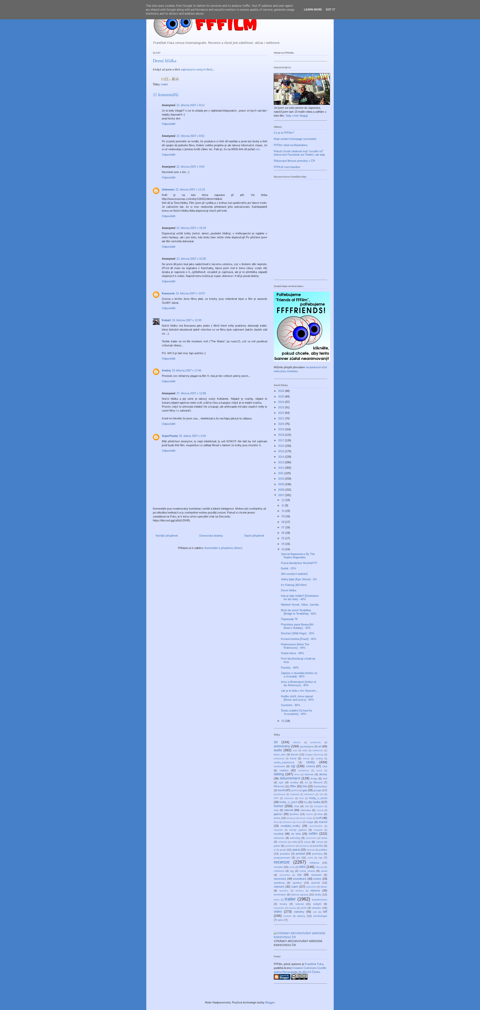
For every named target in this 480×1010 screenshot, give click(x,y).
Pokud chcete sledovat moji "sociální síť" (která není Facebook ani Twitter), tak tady (299, 153)
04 (283, 543)
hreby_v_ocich (318, 798)
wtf (325, 911)
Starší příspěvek (254, 535)
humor (278, 806)
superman (311, 887)
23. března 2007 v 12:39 (186, 320)
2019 (281, 429)
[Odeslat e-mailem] (163, 79)
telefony (300, 890)
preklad (300, 853)
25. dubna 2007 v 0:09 (192, 435)
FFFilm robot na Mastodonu (291, 145)
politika (323, 849)
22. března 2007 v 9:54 (190, 166)
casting (319, 758)
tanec (324, 886)
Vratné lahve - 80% (292, 653)
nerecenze (311, 838)
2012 (281, 467)
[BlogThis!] (166, 79)
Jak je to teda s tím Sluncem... (299, 690)
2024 (281, 401)
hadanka (294, 794)
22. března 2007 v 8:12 (190, 105)
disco (297, 774)
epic (281, 782)
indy (276, 810)
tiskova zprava (299, 894)
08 (283, 521)
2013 (281, 462)
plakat (296, 849)
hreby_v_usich (288, 802)
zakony (301, 916)
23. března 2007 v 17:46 (186, 370)
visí (257, 149)
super (294, 886)
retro (302, 867)
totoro (277, 899)
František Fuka (314, 964)
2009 (281, 484)
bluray (320, 754)
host (301, 798)
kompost (291, 818)
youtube (287, 916)
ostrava (320, 842)
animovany (282, 746)
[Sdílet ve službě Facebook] (174, 79)
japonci (278, 814)
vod (315, 912)
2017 (281, 440)
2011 (281, 473)
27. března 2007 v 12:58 (191, 393)
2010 (281, 478)
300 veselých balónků (294, 573)
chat (296, 806)
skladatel (316, 875)
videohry (299, 911)
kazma (309, 814)
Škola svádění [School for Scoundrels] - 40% (296, 712)
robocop (319, 867)
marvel (323, 821)
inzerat (319, 810)
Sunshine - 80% (290, 705)
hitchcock (289, 798)
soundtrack (300, 878)
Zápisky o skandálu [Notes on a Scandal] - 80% (299, 674)
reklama (314, 862)
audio (278, 750)
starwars (279, 886)
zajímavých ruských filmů (196, 69)
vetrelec (316, 908)
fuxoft (281, 790)
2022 (281, 412)
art (320, 746)
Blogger (269, 1002)
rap (320, 857)
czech (319, 770)
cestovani (279, 766)
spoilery (297, 882)
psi (298, 857)
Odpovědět (168, 123)
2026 (281, 390)
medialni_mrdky (290, 825)
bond (293, 758)
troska (283, 904)
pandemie (290, 846)
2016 (281, 445)
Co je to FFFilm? (284, 132)
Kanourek (168, 293)
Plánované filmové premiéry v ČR (294, 160)
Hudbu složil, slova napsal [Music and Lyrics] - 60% (297, 698)
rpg (292, 871)
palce (277, 845)
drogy (313, 778)
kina (320, 814)
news (324, 838)
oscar (307, 842)
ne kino (296, 833)
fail (306, 782)
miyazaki (278, 830)
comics (284, 770)
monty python (298, 830)
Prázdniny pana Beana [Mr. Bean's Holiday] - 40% (297, 626)
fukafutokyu (320, 786)
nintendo (282, 842)
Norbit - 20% (288, 568)
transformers (319, 899)
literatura (287, 822)
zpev (281, 920)
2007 (281, 495)
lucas (299, 822)
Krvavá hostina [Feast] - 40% (298, 638)
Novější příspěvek (167, 535)
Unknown (168, 189)
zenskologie (320, 916)
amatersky (315, 742)
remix (292, 867)
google (318, 790)
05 (283, 538)
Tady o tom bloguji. (297, 115)
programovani (282, 857)
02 (283, 720)
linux (276, 822)
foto (305, 786)
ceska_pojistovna (284, 762)
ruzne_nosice (307, 871)
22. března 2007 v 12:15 (190, 189)
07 (283, 527)
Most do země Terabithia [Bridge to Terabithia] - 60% (298, 612)
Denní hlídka (288, 590)
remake (278, 867)
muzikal (278, 833)
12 (283, 500)
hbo (321, 794)
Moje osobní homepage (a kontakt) (295, 138)
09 (283, 516)
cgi (293, 766)
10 (283, 510)
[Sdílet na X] (170, 79)
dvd (325, 778)
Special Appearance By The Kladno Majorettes (298, 555)
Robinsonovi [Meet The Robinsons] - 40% (295, 646)
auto (295, 750)
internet (288, 810)
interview (305, 810)
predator (285, 853)
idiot (307, 806)
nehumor (279, 838)
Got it (330, 9)
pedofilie (318, 845)
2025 (281, 396)
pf (275, 850)
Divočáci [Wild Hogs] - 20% (297, 633)
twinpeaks (279, 908)
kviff (318, 818)
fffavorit (318, 782)
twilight (317, 904)
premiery (317, 853)
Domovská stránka (211, 535)
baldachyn (318, 750)
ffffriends (279, 786)
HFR (276, 798)
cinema (310, 766)
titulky (318, 894)
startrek (315, 882)
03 (283, 549)
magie (310, 822)
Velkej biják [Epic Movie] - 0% (299, 579)
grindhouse (279, 794)
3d (276, 742)
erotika (294, 782)
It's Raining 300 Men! (294, 584)
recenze (282, 862)
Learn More (313, 9)
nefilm (313, 833)
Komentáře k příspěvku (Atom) (223, 548)
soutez (317, 878)
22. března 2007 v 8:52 (190, 135)
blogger (309, 754)
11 (283, 505)
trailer (164, 84)
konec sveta (306, 818)
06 (283, 532)
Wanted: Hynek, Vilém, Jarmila (300, 604)
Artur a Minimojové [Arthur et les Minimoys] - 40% (298, 683)
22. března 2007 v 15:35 (191, 258)
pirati (283, 849)
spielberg (279, 882)
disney (323, 774)
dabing (279, 774)
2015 (281, 451)
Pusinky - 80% (290, 667)
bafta (305, 750)
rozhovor (279, 871)
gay (305, 790)
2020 (281, 423)
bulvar (306, 758)
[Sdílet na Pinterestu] (177, 79)
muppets (318, 830)
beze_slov (280, 754)
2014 (281, 456)
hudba (316, 802)
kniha (277, 818)
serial (324, 871)
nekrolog (295, 838)
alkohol (297, 742)
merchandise (315, 826)
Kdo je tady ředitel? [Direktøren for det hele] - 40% (300, 597)
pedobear (304, 846)
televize (315, 890)
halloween (309, 794)
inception (318, 806)
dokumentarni (290, 778)
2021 (281, 418)
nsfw (294, 842)
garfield (295, 790)
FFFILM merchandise (287, 167)
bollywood (279, 758)
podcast (311, 850)
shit (299, 874)
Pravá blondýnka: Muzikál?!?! (299, 563)
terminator (280, 894)
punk (310, 857)
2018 (281, 434)
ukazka (292, 908)
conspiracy (303, 770)
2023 (281, 407)
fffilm (293, 786)
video (278, 911)
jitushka (294, 814)
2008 (281, 489)
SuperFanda (170, 435)
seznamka (285, 875)
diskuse (309, 774)
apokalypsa (306, 746)
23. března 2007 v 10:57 (190, 293)
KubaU (166, 320)
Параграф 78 (289, 619)
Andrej (166, 370)
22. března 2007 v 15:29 (191, 227)
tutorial (300, 904)
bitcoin (294, 754)
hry (306, 802)
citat (324, 766)
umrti (303, 908)
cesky (310, 762)
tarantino (283, 890)
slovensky (280, 878)
